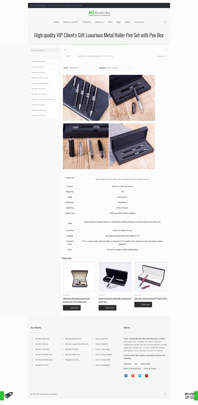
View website (113, 68)
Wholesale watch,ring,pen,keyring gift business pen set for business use (76, 300)
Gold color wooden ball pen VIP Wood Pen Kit (150, 298)
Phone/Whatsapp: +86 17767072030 (46, 5)
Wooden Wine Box (38, 62)
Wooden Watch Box (39, 110)
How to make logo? (103, 349)
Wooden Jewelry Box (39, 94)
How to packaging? (103, 365)
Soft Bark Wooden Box (40, 83)
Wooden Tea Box (38, 105)
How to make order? (103, 360)
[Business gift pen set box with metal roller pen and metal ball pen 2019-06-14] (6, 395)
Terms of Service (150, 368)
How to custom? (102, 339)
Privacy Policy (145, 364)
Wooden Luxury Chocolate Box (43, 99)
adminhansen (95, 56)
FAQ (136, 364)
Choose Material (102, 344)
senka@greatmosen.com (73, 5)
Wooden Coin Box (38, 115)
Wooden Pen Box (38, 88)
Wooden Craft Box (38, 72)
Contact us (128, 364)
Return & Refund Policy (132, 368)
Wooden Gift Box (38, 67)
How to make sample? (104, 354)
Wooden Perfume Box (40, 78)
